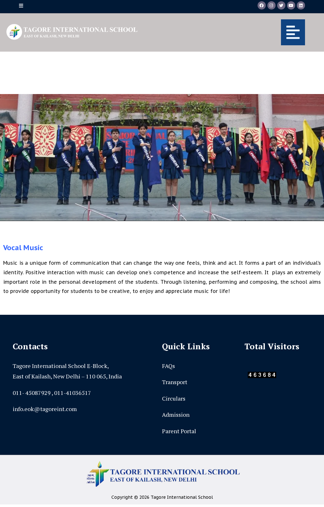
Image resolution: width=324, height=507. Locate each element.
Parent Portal (179, 431)
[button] (226, 32)
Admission (176, 414)
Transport (174, 382)
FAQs (168, 366)
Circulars (173, 398)
